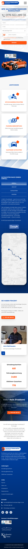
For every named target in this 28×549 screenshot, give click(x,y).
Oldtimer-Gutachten (7, 474)
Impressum (4, 488)
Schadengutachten (6, 468)
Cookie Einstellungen (7, 494)
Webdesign (6, 547)
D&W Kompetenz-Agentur (18, 547)
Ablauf (14, 187)
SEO (10, 547)
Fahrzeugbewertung (7, 471)
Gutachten (14, 190)
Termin (3, 482)
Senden (14, 42)
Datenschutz (4, 491)
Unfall (14, 183)
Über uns (3, 485)
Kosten (14, 194)
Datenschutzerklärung (10, 37)
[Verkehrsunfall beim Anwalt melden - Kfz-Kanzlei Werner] (14, 535)
